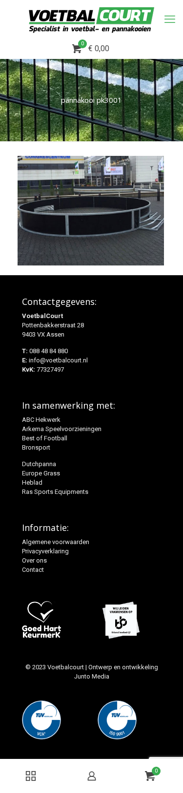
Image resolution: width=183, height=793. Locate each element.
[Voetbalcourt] (91, 19)
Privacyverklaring (45, 551)
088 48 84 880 (48, 351)
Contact (33, 569)
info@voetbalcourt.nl (58, 360)
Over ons (34, 560)
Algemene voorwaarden (55, 542)
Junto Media (91, 676)
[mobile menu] (170, 19)
